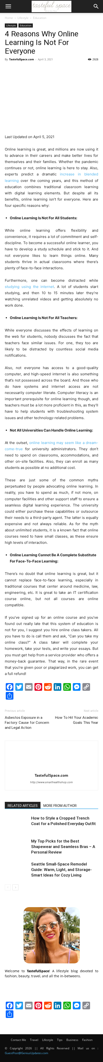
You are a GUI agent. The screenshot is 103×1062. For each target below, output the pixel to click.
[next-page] (15, 887)
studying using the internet (29, 286)
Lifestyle (23, 18)
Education (39, 18)
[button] (8, 6)
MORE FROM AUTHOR (60, 806)
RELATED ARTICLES (23, 806)
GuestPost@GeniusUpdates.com (26, 1053)
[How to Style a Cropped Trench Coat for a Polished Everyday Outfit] (17, 823)
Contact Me (18, 1040)
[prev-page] (8, 887)
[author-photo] (51, 769)
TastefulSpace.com (21, 59)
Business (72, 1040)
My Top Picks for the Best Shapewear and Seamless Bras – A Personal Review (63, 846)
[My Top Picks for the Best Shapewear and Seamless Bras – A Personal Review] (17, 846)
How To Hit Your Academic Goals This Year (76, 720)
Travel (34, 1040)
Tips (60, 1040)
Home (9, 18)
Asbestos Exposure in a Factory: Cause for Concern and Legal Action (27, 722)
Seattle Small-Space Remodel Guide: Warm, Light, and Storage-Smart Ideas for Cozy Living (61, 869)
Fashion (87, 1040)
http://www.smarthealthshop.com (51, 782)
